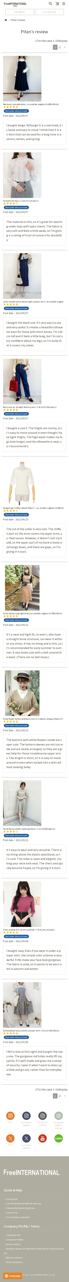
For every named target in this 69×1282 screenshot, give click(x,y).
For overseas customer (18, 1217)
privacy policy (13, 1244)
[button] (64, 47)
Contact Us (11, 1212)
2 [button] (60, 47)
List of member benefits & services (23, 1203)
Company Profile (14, 1239)
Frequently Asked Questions (20, 1207)
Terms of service (14, 1262)
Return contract (14, 1257)
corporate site (13, 1234)
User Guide (11, 1198)
